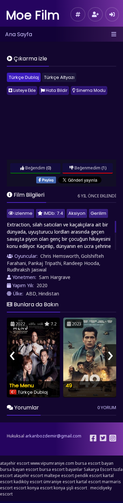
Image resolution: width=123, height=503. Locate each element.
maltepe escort (59, 475)
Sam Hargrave (54, 277)
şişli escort (76, 488)
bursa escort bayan (94, 463)
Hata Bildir (56, 90)
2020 (42, 285)
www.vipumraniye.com (52, 463)
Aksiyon (76, 213)
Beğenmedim (86, 168)
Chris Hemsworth (59, 256)
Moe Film (33, 15)
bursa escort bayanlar (61, 469)
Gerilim (98, 213)
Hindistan (48, 293)
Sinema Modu (90, 90)
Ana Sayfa (18, 34)
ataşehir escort (14, 463)
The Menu (21, 385)
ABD (31, 293)
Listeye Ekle (24, 90)
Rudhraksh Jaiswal (26, 269)
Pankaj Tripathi (44, 263)
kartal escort (88, 482)
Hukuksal (15, 436)
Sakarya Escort (98, 469)
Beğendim (34, 168)
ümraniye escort (59, 482)
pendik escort (88, 475)
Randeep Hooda (81, 263)
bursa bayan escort (19, 469)
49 (69, 385)
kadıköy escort (28, 482)
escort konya (26, 488)
